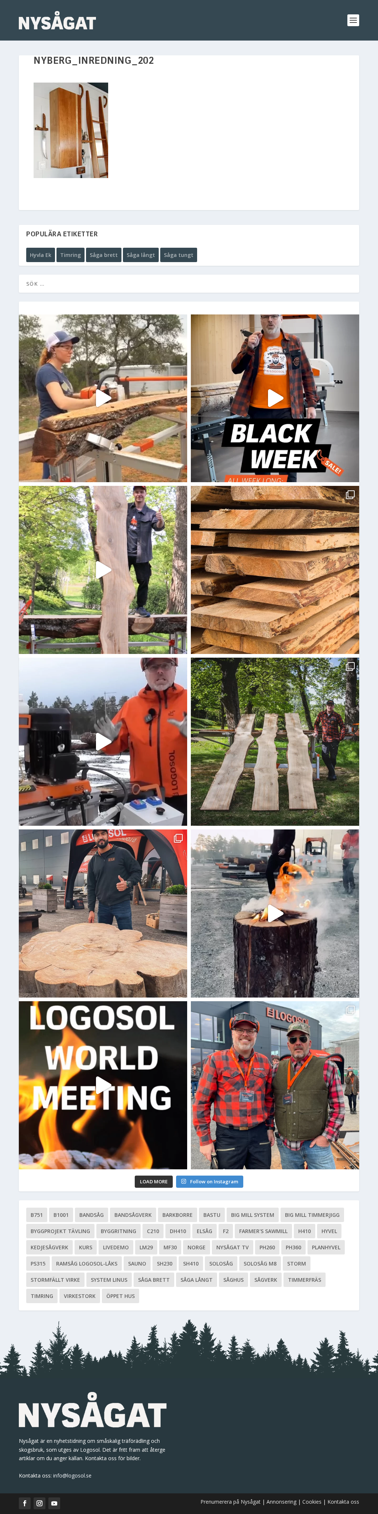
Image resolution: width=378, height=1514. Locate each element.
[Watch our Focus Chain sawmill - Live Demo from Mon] (103, 742)
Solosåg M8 (260, 1263)
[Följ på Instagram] (39, 1503)
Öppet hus (120, 1295)
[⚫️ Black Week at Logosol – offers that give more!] (275, 398)
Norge (197, 1247)
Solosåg (221, 1263)
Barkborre (177, 1214)
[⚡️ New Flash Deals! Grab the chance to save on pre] (275, 742)
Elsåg (204, 1231)
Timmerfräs (304, 1279)
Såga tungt (178, 254)
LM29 (146, 1247)
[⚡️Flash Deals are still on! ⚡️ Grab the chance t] (103, 570)
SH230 (164, 1263)
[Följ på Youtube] (54, 1503)
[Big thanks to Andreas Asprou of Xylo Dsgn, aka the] (103, 913)
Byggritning (118, 1231)
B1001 (61, 1214)
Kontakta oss (343, 1501)
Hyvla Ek (40, 254)
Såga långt (141, 254)
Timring (70, 254)
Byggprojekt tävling (60, 1231)
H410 (304, 1231)
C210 (153, 1231)
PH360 (293, 1247)
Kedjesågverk (49, 1247)
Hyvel (329, 1231)
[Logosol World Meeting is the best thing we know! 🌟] (103, 1085)
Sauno (137, 1263)
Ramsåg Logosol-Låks (86, 1263)
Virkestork (80, 1295)
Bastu (211, 1214)
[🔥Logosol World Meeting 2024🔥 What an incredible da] (275, 1085)
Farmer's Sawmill (263, 1231)
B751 (37, 1214)
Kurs (85, 1247)
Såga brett (104, 254)
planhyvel (326, 1247)
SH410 (191, 1263)
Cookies (312, 1501)
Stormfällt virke (55, 1279)
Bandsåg (91, 1214)
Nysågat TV (232, 1247)
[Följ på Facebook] (25, 1503)
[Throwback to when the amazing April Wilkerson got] (103, 398)
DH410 (178, 1231)
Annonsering (281, 1501)
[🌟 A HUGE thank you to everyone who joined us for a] (275, 913)
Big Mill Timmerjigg (312, 1214)
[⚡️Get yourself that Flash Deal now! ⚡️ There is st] (275, 570)
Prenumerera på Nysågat (230, 1501)
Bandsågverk (133, 1214)
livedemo (116, 1247)
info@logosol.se (72, 1475)
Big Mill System (252, 1214)
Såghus (233, 1279)
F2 (225, 1231)
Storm (296, 1263)
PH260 (267, 1247)
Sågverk (265, 1279)
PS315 (38, 1263)
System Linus (109, 1279)
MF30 (170, 1247)
